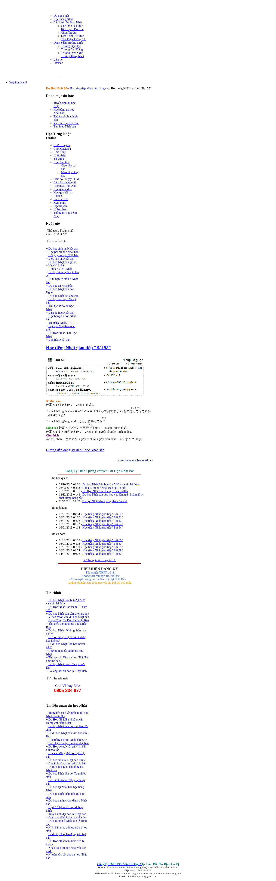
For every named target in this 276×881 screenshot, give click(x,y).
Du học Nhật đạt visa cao (63, 295)
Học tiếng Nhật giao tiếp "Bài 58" (102, 547)
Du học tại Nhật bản (60, 285)
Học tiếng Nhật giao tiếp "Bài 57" (102, 543)
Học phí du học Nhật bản (63, 251)
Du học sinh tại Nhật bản (63, 248)
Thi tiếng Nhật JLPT (60, 322)
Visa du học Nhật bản (61, 312)
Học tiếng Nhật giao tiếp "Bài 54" (102, 527)
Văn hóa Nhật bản (59, 339)
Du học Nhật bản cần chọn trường (68, 613)
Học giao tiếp (78, 88)
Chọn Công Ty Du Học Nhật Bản (68, 620)
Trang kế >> (108, 560)
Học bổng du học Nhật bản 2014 (67, 739)
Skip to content (18, 82)
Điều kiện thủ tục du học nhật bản (68, 743)
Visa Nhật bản (56, 265)
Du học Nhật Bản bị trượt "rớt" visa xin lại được (111, 484)
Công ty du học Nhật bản (63, 255)
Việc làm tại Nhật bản (61, 258)
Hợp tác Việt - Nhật (60, 268)
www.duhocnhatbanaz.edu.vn (135, 460)
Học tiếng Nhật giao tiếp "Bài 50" (102, 514)
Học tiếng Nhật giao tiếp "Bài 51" (102, 517)
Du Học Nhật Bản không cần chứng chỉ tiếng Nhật (64, 721)
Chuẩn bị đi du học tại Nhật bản (67, 763)
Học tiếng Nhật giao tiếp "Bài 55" (78, 347)
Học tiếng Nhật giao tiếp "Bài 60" (102, 553)
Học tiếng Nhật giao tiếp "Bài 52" (102, 520)
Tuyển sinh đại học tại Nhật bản (67, 814)
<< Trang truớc (92, 560)
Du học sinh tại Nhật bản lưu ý (66, 760)
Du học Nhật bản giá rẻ (62, 262)
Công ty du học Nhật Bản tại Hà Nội (104, 487)
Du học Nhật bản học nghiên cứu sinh (104, 501)
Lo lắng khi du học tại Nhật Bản (67, 671)
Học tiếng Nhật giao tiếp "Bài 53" (102, 524)
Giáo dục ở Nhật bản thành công (67, 817)
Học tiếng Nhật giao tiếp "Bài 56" (102, 540)
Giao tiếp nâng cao (98, 88)
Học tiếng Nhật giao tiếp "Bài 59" (102, 550)
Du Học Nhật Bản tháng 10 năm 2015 (105, 491)
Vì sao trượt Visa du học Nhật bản (68, 617)
